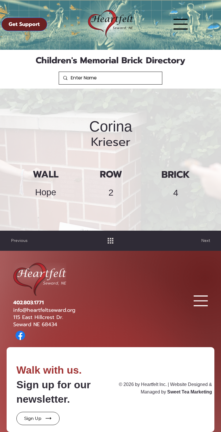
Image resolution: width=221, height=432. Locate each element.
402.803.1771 (28, 303)
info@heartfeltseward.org (44, 310)
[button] (38, 418)
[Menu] (181, 24)
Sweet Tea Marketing (189, 391)
